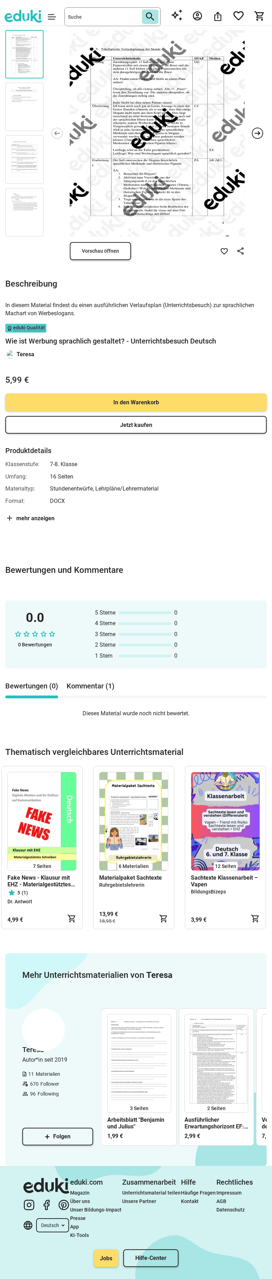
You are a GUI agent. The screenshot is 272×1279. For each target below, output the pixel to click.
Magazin (80, 1193)
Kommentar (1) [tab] (90, 686)
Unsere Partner (139, 1201)
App (74, 1227)
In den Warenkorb (136, 402)
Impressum (229, 1193)
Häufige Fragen (198, 1193)
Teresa (25, 354)
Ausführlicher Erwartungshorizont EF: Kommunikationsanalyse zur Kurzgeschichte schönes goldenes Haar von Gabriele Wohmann (216, 1123)
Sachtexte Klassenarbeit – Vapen (224, 881)
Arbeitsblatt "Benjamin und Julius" (135, 1123)
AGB (221, 1201)
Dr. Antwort (19, 901)
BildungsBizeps (208, 891)
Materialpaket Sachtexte (130, 877)
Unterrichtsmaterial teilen (151, 1193)
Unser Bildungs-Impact (95, 1210)
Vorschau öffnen (100, 251)
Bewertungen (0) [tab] (31, 686)
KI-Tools (79, 1235)
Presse (78, 1218)
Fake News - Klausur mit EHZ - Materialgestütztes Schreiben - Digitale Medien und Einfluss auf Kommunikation (39, 881)
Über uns (80, 1201)
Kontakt (190, 1201)
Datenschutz (230, 1210)
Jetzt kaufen (136, 425)
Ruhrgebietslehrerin (121, 885)
